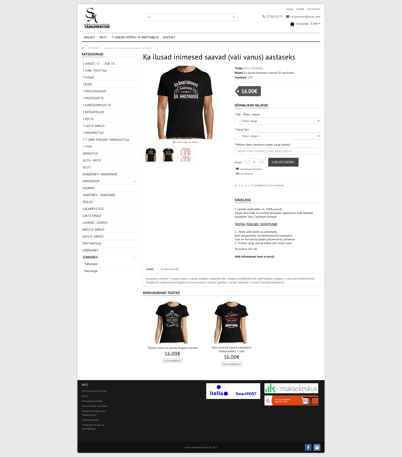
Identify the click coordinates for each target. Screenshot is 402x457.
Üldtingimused (90, 419)
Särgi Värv (242, 129)
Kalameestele (93, 209)
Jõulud (88, 202)
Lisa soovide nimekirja (250, 169)
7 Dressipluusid (94, 91)
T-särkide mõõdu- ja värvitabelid (135, 37)
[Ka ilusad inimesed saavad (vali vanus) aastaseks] (151, 155)
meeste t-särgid (169, 278)
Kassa (289, 9)
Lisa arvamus (276, 185)
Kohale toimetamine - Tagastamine (94, 412)
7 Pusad (88, 77)
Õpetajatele (92, 243)
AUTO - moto (92, 160)
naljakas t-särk (282, 278)
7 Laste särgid (93, 126)
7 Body (87, 84)
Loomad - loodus (95, 223)
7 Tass (87, 147)
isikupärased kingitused (174, 282)
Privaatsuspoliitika (92, 401)
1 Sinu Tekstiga (95, 70)
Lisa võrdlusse (246, 173)
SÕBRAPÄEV (91, 250)
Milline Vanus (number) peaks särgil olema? (263, 144)
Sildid (149, 269)
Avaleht (89, 37)
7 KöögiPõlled (93, 112)
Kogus (238, 162)
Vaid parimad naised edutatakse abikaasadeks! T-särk (231, 349)
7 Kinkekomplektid (97, 105)
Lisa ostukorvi (283, 162)
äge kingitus (265, 278)
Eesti (87, 167)
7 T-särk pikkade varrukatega (106, 140)
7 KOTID (88, 119)
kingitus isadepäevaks (212, 278)
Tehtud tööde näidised (94, 406)
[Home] (83, 48)
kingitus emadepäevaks (241, 278)
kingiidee (152, 278)
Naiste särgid (93, 236)
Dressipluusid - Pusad (94, 390)
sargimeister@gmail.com (305, 16)
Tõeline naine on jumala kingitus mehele (172, 348)
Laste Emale (92, 216)
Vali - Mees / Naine (248, 114)
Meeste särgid (93, 230)
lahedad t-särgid (248, 282)
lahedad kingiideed (272, 282)
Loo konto (313, 9)
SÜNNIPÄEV (90, 257)
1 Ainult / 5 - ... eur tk (99, 64)
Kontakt (169, 37)
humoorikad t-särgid (202, 282)
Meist (103, 37)
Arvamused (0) (170, 269)
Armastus (90, 153)
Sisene (300, 9)
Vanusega (90, 271)
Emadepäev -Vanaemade (100, 174)
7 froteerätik (93, 98)
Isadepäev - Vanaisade (99, 195)
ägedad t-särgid (227, 282)
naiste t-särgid (189, 278)
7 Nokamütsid (93, 133)
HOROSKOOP (91, 181)
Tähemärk (91, 264)
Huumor (89, 188)
